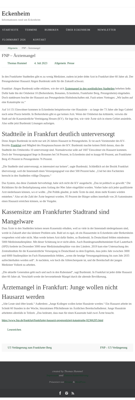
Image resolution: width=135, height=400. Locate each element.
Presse (70, 62)
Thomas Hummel (17, 62)
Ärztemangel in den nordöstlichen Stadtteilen (90, 87)
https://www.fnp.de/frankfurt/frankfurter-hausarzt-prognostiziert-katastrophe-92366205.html (52, 319)
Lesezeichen (14, 328)
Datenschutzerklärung (76, 373)
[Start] (2, 48)
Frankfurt (16, 144)
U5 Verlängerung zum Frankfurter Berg (29, 345)
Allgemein (13, 48)
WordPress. (80, 380)
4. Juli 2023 (40, 62)
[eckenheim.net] (66, 391)
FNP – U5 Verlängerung (114, 345)
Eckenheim (16, 13)
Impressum (52, 373)
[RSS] (73, 391)
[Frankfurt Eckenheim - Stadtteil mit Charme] (60, 391)
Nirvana (68, 380)
